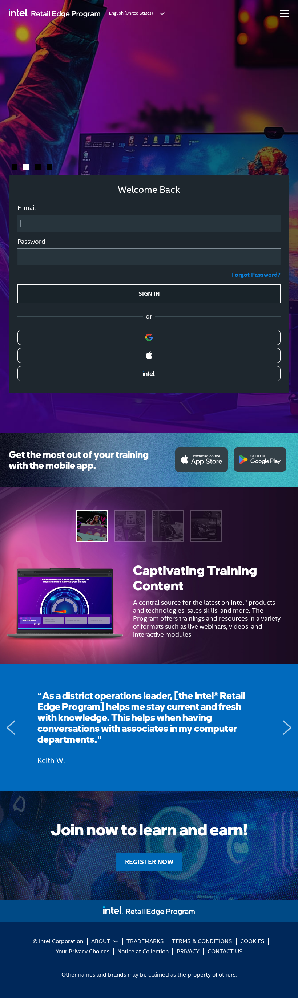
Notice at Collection (143, 951)
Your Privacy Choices (82, 951)
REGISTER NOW (41, 140)
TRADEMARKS (145, 941)
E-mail (26, 208)
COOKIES (252, 941)
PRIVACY (188, 951)
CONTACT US (225, 951)
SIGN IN (149, 293)
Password (31, 242)
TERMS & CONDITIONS (202, 941)
